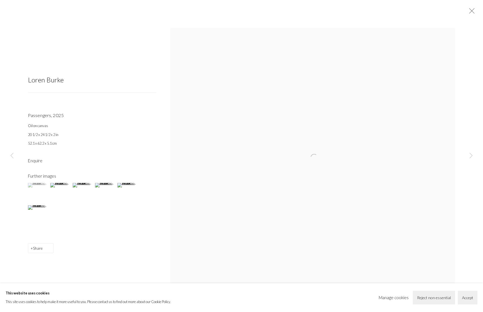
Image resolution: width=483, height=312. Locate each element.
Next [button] (471, 156)
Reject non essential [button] (434, 297)
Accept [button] (467, 297)
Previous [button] (12, 156)
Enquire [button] (35, 160)
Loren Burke (46, 80)
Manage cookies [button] (394, 297)
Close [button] (470, 12)
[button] (38, 185)
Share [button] (38, 248)
